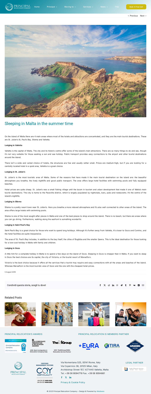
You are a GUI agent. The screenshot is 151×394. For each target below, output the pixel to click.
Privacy (64, 382)
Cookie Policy (78, 382)
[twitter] (66, 377)
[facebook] (62, 377)
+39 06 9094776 (73, 373)
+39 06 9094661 (96, 373)
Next (142, 16)
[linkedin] (70, 377)
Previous (134, 16)
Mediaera (100, 391)
